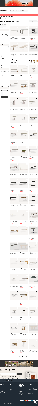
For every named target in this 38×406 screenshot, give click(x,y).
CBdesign (3, 55)
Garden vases (5, 41)
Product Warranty (21, 393)
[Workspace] (32, 10)
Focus (10, 391)
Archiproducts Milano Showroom (4, 392)
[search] (11, 10)
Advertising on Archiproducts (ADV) (32, 389)
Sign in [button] (3, 18)
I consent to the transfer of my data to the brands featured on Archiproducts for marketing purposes (10, 376)
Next (26, 356)
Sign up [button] (6, 18)
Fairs (10, 390)
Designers (11, 388)
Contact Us (1, 390)
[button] (4, 30)
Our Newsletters (12, 392)
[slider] (1, 90)
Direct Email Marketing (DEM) (31, 388)
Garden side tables (5, 37)
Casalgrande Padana (4, 54)
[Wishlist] (33, 10)
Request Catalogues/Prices (33, 21)
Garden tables (5, 36)
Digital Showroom (30, 393)
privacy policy (13, 378)
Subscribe (20, 373)
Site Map (36, 403)
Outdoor (3, 33)
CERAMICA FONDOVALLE (5, 56)
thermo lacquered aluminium (5, 80)
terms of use (9, 378)
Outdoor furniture (4, 34)
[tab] (2, 384)
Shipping (20, 392)
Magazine (11, 389)
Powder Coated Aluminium (5, 75)
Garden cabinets (5, 42)
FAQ (0, 389)
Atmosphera (3, 49)
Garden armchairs (5, 35)
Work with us (1, 391)
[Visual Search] (27, 10)
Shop (19, 390)
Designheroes (11, 398)
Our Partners (1, 388)
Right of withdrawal (21, 394)
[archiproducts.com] (3, 10)
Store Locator (20, 391)
